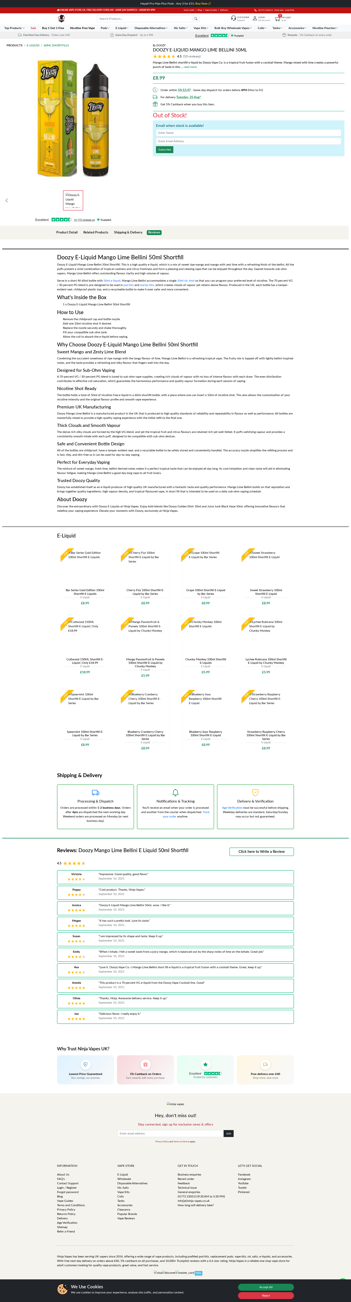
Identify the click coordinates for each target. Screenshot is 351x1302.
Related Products (95, 232)
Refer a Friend (66, 1231)
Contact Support (68, 1183)
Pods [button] (104, 28)
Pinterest (244, 1192)
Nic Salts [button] (179, 28)
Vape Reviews (126, 1218)
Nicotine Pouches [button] (323, 28)
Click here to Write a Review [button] (262, 852)
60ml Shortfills (56, 45)
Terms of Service (181, 1141)
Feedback (184, 1183)
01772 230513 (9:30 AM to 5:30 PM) (201, 1196)
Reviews (154, 232)
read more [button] (190, 67)
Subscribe (164, 149)
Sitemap (62, 1227)
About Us (63, 1174)
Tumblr (242, 1187)
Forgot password (68, 1192)
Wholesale (124, 1179)
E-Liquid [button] (121, 28)
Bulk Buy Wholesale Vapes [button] (231, 28)
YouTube (243, 1183)
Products (14, 45)
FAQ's (61, 1179)
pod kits (129, 285)
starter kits (147, 285)
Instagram (244, 1179)
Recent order (186, 1179)
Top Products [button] (13, 28)
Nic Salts (123, 1187)
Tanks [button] (276, 28)
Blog (199, 10)
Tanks (120, 1200)
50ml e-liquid (111, 280)
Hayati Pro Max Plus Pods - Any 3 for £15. (174, 3)
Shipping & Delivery (128, 232)
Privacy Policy (162, 1141)
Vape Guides (211, 10)
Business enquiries (189, 1174)
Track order (189, 10)
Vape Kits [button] (200, 28)
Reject (266, 1295)
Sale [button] (34, 28)
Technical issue (187, 1187)
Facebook (244, 1174)
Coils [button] (261, 28)
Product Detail (67, 232)
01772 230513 (265, 10)
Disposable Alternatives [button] (150, 28)
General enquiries (189, 1192)
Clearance (123, 1209)
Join (228, 1133)
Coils (120, 1196)
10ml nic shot (186, 280)
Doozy (161, 45)
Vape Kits (123, 1192)
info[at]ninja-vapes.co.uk (194, 1200)
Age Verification (232, 807)
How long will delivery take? (196, 1205)
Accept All (266, 1287)
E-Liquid (33, 45)
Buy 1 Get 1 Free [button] (53, 28)
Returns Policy (66, 1214)
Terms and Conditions (71, 1205)
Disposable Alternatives (132, 1183)
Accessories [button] (296, 28)
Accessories (125, 1205)
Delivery (224, 10)
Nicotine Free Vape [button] (83, 28)
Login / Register (67, 1187)
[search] (196, 18)
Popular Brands (127, 1214)
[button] (177, 56)
